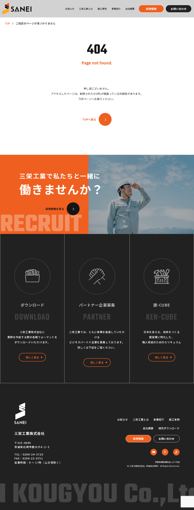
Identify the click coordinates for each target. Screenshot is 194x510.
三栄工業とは (86, 8)
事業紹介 (116, 8)
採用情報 (151, 9)
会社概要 (130, 8)
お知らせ (69, 8)
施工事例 (102, 8)
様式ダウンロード (169, 428)
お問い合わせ (179, 9)
